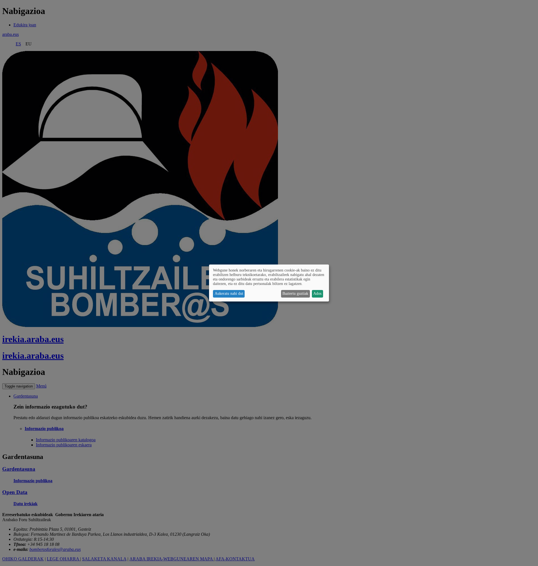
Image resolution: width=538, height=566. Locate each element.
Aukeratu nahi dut (229, 293)
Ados (317, 293)
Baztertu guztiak (295, 293)
